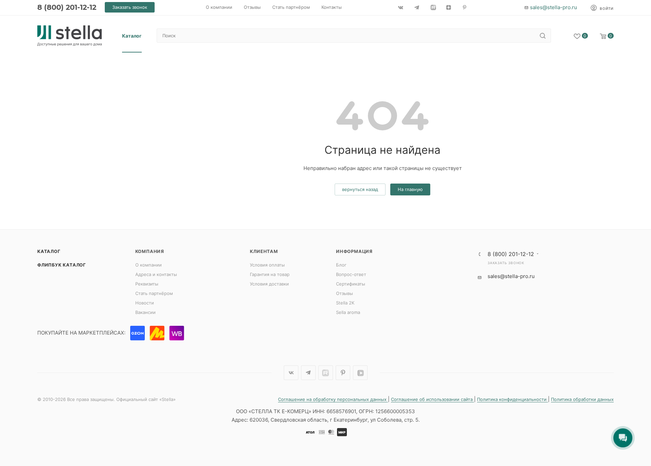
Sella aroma (348, 312)
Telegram (308, 372)
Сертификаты (350, 284)
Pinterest (343, 372)
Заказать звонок (506, 263)
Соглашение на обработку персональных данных (333, 399)
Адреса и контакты (156, 274)
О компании (148, 265)
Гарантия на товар (270, 274)
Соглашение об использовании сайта (432, 399)
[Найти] (542, 35)
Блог (341, 265)
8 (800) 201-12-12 (66, 7)
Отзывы (344, 293)
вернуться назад (360, 189)
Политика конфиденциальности (512, 399)
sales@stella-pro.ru (553, 7)
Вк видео (360, 372)
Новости (144, 302)
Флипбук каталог (61, 265)
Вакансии (145, 312)
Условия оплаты (267, 265)
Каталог (49, 251)
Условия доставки (269, 284)
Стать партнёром (154, 293)
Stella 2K (345, 302)
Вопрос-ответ (351, 274)
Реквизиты (146, 284)
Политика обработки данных (582, 399)
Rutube (325, 372)
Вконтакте (291, 372)
